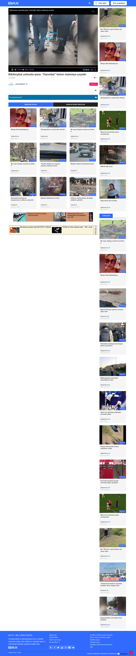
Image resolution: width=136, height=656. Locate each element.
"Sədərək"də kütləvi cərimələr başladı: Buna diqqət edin (111, 584)
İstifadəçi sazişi (95, 642)
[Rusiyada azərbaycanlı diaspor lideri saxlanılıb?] (112, 332)
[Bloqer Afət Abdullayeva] (23, 118)
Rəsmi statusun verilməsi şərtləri (100, 637)
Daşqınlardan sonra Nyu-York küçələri (111, 619)
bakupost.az (44, 136)
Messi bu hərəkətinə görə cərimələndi (110, 133)
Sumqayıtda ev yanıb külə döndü (53, 129)
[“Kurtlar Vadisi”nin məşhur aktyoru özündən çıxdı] (53, 152)
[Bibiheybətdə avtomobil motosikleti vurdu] (112, 366)
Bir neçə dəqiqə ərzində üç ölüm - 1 (23, 165)
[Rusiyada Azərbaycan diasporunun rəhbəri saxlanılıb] (23, 186)
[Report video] (96, 90)
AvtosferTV (44, 170)
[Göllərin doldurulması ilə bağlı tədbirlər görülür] (83, 186)
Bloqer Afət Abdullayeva (19, 129)
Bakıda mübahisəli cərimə (50, 198)
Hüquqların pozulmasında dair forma (101, 644)
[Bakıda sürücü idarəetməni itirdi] (83, 152)
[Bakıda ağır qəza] (112, 154)
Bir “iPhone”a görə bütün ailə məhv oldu (111, 30)
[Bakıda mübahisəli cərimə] (53, 186)
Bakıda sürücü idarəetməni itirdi (82, 164)
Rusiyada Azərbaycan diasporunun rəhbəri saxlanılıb (22, 199)
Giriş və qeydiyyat (119, 3)
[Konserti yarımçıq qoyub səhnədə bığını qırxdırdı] (112, 469)
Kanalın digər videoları (75, 104)
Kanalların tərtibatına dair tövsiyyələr (101, 635)
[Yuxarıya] (131, 652)
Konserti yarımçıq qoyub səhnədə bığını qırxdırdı (109, 481)
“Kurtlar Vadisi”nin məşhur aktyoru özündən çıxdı (50, 165)
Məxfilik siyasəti (95, 640)
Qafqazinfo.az (15, 136)
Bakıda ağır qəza (107, 166)
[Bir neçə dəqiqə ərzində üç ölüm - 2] (83, 118)
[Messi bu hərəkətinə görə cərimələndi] (112, 120)
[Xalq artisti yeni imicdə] (112, 189)
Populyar (106, 216)
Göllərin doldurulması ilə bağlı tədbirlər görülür (82, 199)
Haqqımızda (53, 635)
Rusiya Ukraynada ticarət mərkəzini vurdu (110, 447)
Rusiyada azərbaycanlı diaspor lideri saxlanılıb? (112, 345)
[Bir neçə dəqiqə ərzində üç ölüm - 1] (23, 152)
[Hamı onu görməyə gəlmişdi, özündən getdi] (112, 400)
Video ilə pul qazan (55, 640)
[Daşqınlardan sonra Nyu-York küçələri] (112, 606)
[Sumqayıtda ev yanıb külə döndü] (53, 118)
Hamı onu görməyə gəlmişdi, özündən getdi (111, 413)
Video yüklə (102, 3)
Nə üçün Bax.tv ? (54, 642)
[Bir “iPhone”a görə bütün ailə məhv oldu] (112, 17)
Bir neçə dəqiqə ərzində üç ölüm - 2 (83, 130)
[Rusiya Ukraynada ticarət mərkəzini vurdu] (112, 435)
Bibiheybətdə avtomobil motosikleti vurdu (109, 379)
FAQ (91, 647)
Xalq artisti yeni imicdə (109, 200)
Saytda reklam (53, 637)
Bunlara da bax (31, 104)
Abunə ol (93, 84)
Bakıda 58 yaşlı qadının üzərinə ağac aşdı (112, 310)
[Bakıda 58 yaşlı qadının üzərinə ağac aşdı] (112, 298)
